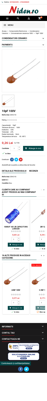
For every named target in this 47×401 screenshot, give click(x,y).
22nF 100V (15, 290)
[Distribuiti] (12, 159)
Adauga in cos (33, 148)
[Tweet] (16, 159)
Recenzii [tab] (33, 171)
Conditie (5, 183)
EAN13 (4, 180)
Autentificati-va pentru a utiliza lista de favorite (18, 165)
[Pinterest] (21, 159)
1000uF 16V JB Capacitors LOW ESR (16, 228)
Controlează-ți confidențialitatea (15, 363)
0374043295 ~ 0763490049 (19, 2)
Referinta (5, 115)
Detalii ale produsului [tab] (14, 171)
